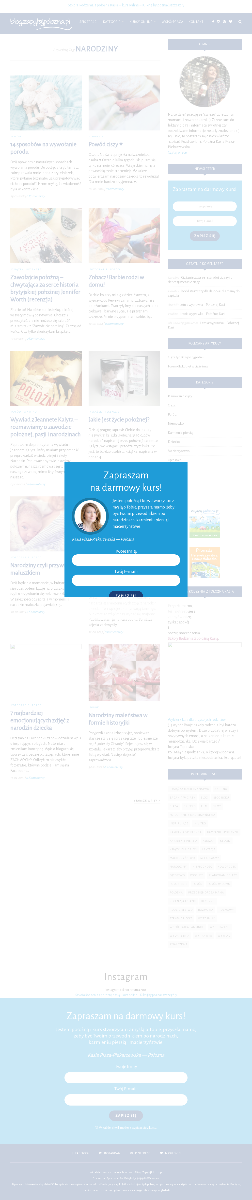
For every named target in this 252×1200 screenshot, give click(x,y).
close (182, 467)
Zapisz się (126, 596)
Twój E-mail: (126, 571)
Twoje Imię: (126, 551)
